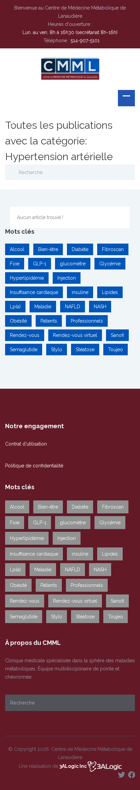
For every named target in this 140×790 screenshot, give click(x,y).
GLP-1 (39, 263)
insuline (80, 292)
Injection (66, 278)
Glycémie (110, 263)
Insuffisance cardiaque (34, 292)
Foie (14, 263)
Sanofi (117, 335)
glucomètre (73, 263)
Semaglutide (23, 349)
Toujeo (115, 349)
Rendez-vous (24, 335)
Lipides (110, 292)
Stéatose (85, 349)
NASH (100, 306)
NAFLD (72, 306)
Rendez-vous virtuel (75, 335)
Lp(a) (15, 306)
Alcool (17, 249)
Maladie (42, 306)
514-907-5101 (85, 40)
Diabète (80, 249)
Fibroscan (113, 249)
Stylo (56, 349)
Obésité (18, 321)
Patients (48, 321)
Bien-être (48, 249)
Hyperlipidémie (27, 278)
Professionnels (87, 321)
